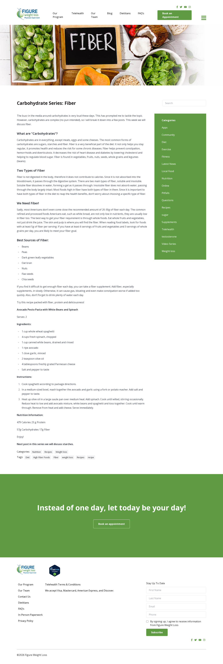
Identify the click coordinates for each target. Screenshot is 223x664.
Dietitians (125, 13)
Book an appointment (111, 524)
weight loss (67, 457)
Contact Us (24, 596)
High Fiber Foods (41, 457)
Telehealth (77, 13)
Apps (164, 127)
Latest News (169, 164)
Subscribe (157, 632)
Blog (109, 13)
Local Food (168, 171)
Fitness (166, 156)
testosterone (169, 236)
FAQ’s (141, 13)
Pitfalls (165, 193)
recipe (91, 457)
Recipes (48, 451)
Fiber (56, 457)
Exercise (166, 149)
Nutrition (36, 451)
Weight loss (61, 451)
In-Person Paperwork (30, 614)
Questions (167, 200)
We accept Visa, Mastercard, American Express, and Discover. (79, 590)
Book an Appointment (170, 15)
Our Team (94, 15)
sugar (165, 214)
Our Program (58, 15)
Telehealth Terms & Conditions (63, 584)
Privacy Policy (25, 620)
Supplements (169, 222)
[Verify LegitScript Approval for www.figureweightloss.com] (127, 571)
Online (165, 185)
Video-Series (169, 244)
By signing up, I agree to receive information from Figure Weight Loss (175, 623)
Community (168, 134)
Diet (27, 457)
